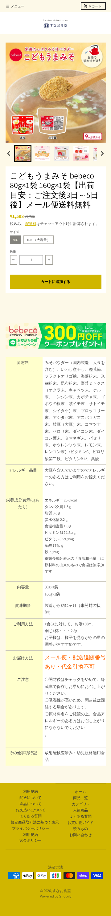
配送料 (30, 223)
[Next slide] (102, 153)
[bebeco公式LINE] (56, 336)
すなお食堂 (61, 890)
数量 (13, 252)
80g (15, 240)
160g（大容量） (38, 240)
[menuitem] (22, 153)
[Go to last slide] (9, 153)
